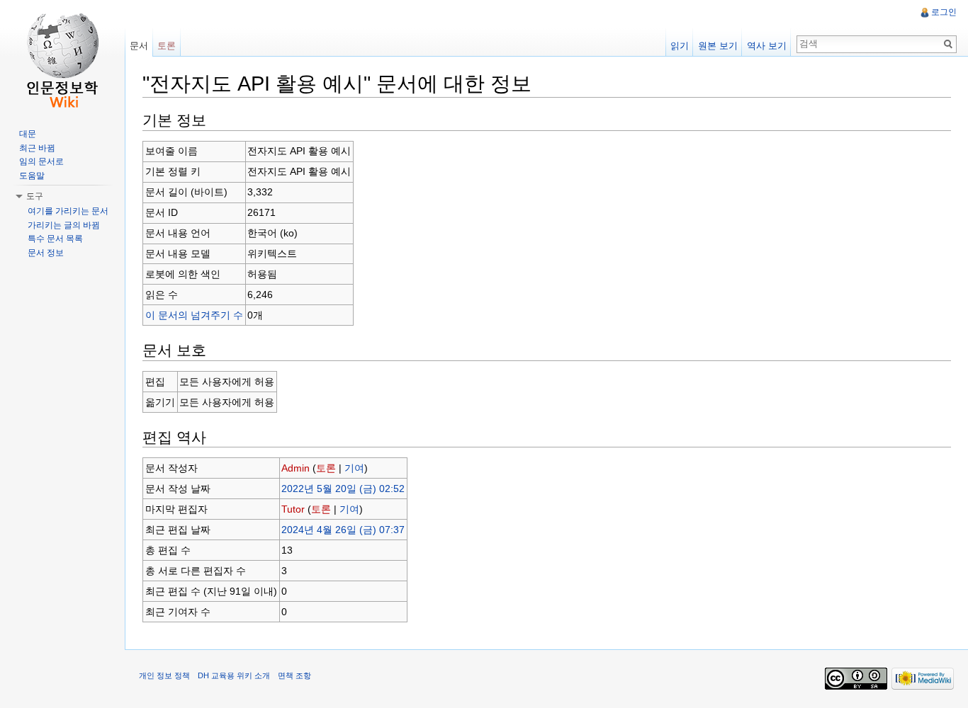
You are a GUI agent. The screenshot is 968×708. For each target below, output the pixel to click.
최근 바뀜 (37, 148)
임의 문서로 (41, 161)
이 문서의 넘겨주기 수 (194, 315)
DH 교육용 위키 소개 (234, 675)
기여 (354, 468)
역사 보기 (767, 45)
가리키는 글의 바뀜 (64, 225)
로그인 (944, 12)
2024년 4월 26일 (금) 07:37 (343, 529)
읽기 (679, 45)
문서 (139, 45)
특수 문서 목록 (55, 239)
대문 (27, 134)
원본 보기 (718, 45)
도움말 (32, 176)
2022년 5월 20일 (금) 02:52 (343, 488)
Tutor (293, 509)
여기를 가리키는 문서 (68, 211)
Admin (295, 468)
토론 (326, 468)
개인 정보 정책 (164, 675)
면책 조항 (294, 675)
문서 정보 (46, 253)
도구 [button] (34, 196)
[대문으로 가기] (62, 56)
